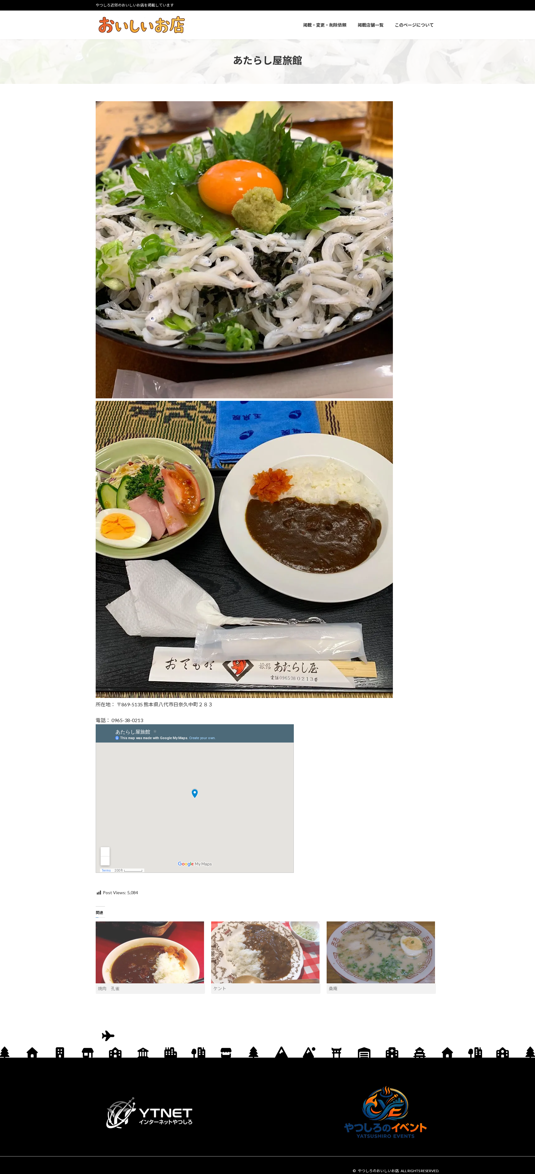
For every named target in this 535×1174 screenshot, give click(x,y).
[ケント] (265, 952)
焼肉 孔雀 (109, 988)
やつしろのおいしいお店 (378, 1170)
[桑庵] (381, 952)
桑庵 (333, 988)
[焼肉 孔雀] (150, 952)
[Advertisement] (267, 1112)
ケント (219, 988)
